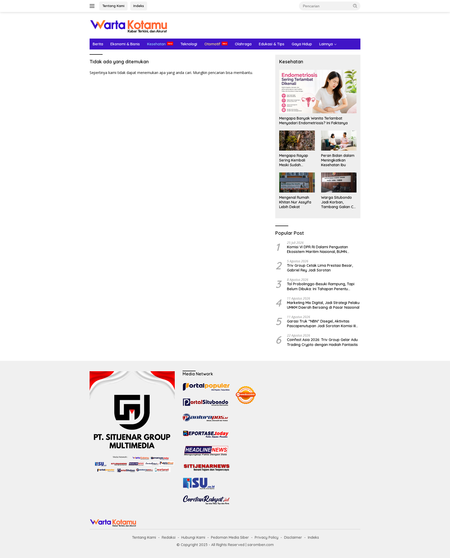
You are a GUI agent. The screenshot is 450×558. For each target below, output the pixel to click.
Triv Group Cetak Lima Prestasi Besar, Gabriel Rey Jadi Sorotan (320, 267)
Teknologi (188, 44)
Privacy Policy (266, 537)
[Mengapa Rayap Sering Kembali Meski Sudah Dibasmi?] (297, 140)
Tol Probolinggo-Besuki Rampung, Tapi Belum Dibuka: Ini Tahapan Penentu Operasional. (320, 286)
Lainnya (326, 44)
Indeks (138, 6)
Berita (98, 44)
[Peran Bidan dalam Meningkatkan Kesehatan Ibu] (339, 140)
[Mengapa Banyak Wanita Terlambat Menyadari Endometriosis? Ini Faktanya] (318, 91)
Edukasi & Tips (271, 44)
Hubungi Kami (193, 537)
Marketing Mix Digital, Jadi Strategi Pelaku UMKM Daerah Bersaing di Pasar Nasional (323, 305)
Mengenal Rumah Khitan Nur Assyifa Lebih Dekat (295, 202)
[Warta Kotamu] (129, 24)
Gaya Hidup (302, 44)
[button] (355, 6)
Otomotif (212, 44)
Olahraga (243, 44)
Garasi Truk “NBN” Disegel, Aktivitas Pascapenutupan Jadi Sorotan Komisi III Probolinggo (321, 323)
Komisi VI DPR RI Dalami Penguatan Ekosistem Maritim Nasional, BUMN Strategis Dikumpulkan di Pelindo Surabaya (317, 249)
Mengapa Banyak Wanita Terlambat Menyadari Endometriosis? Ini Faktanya (313, 120)
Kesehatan (156, 44)
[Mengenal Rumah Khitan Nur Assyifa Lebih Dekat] (297, 182)
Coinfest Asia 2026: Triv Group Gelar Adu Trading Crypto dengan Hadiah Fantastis (322, 342)
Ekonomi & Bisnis (125, 44)
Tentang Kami (113, 6)
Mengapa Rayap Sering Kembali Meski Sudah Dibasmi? (293, 160)
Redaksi (169, 537)
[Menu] (93, 6)
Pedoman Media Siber (230, 537)
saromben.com (260, 544)
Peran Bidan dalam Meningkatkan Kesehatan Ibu (337, 160)
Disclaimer (293, 537)
